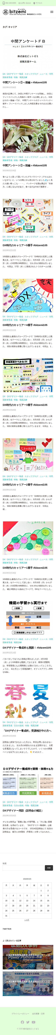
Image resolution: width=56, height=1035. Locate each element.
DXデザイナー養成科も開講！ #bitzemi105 (27, 647)
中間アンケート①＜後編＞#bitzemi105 (25, 82)
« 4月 (27, 920)
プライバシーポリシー (20, 1014)
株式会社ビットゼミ (31, 1029)
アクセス (39, 3)
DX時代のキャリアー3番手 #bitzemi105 (25, 404)
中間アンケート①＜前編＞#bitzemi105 (25, 165)
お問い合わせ (26, 3)
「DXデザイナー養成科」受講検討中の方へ (27, 730)
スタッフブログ (31, 74)
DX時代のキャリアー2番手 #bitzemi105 (25, 484)
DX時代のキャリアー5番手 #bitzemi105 (25, 245)
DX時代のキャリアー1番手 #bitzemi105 (25, 567)
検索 (5, 863)
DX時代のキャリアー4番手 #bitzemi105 (25, 325)
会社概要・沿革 (38, 1014)
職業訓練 (23, 77)
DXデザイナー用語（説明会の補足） (23, 810)
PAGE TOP (51, 1001)
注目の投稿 (19, 726)
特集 (16, 77)
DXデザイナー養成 (15, 74)
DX (4, 74)
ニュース (43, 74)
